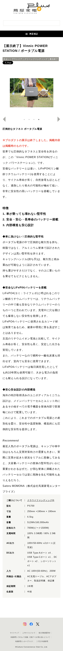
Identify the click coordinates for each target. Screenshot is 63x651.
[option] (32, 92)
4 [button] (38, 119)
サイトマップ (14, 633)
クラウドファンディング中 (40, 500)
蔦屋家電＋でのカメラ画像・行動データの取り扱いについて (30, 637)
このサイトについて (28, 633)
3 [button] (34, 119)
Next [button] (60, 119)
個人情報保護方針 (44, 633)
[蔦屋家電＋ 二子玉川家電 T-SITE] (31, 9)
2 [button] (29, 119)
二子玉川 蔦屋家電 (42, 641)
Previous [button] (2, 119)
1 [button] (24, 119)
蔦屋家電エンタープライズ (24, 641)
